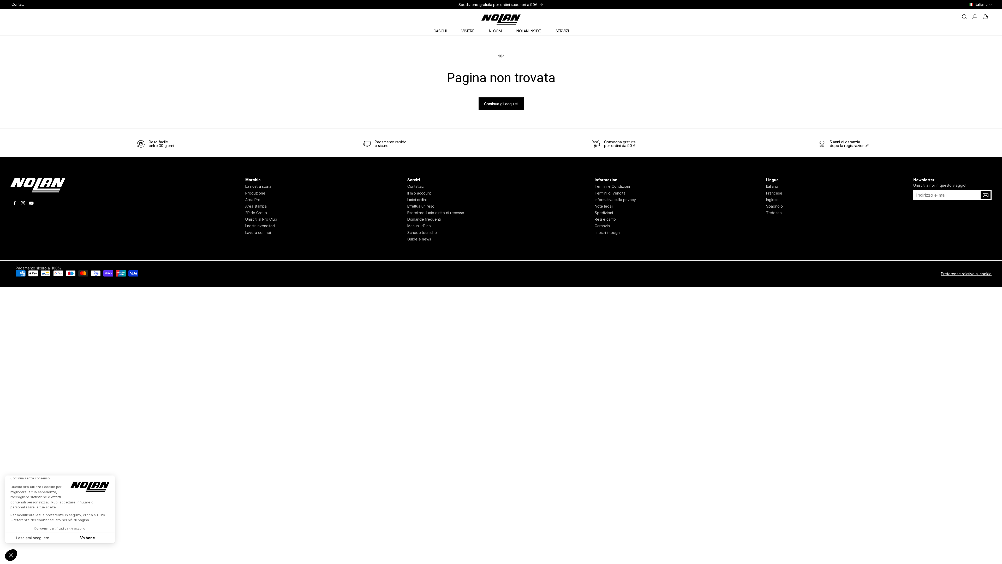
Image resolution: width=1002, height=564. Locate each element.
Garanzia (602, 226)
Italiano (772, 186)
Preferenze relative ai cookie (966, 274)
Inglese (772, 199)
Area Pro (252, 199)
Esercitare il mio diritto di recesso (435, 212)
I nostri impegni (608, 232)
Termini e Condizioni (612, 186)
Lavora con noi (258, 232)
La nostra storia (258, 186)
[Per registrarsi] (985, 195)
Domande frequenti (424, 219)
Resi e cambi (606, 219)
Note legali (604, 206)
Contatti (18, 4)
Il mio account (419, 193)
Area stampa (256, 206)
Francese (774, 193)
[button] (442, 30)
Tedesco (774, 212)
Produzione (255, 193)
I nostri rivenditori (260, 226)
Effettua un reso (420, 206)
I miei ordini (417, 199)
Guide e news (419, 239)
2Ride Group (256, 212)
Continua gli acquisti (501, 104)
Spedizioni (604, 212)
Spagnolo (774, 206)
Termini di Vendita (610, 193)
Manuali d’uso (419, 226)
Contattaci (416, 186)
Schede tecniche (422, 232)
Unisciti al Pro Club (261, 219)
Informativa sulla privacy (615, 199)
